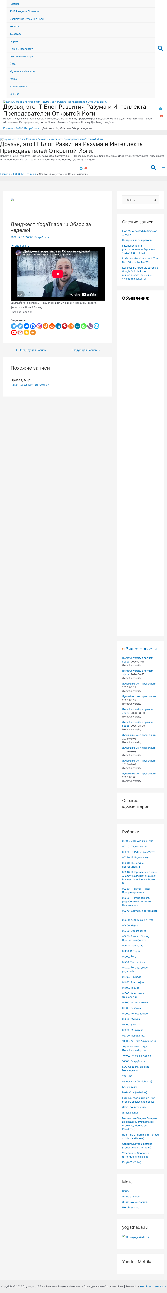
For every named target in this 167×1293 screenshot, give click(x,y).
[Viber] (90, 326)
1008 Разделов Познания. (25, 11)
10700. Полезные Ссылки (137, 1055)
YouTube (127, 1075)
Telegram (15, 33)
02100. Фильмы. (131, 1024)
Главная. (15, 3)
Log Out (14, 93)
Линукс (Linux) (130, 1112)
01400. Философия (133, 982)
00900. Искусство (132, 945)
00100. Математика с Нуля (137, 840)
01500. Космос (130, 987)
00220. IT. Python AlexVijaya (138, 852)
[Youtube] (14, 332)
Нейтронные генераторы (137, 240)
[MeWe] (77, 326)
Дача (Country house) (134, 1107)
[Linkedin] (58, 326)
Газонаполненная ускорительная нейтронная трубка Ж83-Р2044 (138, 249)
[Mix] (71, 326)
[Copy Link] (26, 332)
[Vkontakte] (26, 326)
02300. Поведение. (133, 1035)
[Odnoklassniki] (45, 326)
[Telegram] (160, 108)
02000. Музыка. (131, 1018)
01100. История (131, 951)
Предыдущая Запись (31, 350)
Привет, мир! (21, 380)
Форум (14, 41)
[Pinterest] (65, 326)
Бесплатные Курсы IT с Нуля (27, 18)
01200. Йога (129, 956)
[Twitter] (20, 326)
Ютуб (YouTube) (131, 1162)
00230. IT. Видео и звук (136, 857)
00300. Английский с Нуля (137, 919)
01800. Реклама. (131, 1008)
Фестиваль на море (21, 56)
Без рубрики (129, 1087)
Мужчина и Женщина (22, 71)
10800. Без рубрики (37, 237)
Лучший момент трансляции (139, 683)
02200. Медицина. (133, 1030)
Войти (125, 1190)
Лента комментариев (134, 1202)
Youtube (14, 26)
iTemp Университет (21, 48)
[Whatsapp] (84, 326)
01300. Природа (131, 976)
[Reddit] (52, 326)
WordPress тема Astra (153, 1286)
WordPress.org (130, 1207)
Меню (13, 78)
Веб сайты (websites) (134, 1092)
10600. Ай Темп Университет (139, 1041)
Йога (12, 63)
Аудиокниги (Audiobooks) (137, 1081)
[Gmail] (20, 332)
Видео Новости (141, 648)
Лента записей (131, 1196)
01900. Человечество (135, 1013)
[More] (33, 332)
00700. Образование (134, 930)
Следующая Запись (85, 350)
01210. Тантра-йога (133, 962)
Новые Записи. (19, 86)
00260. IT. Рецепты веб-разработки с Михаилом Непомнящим (136, 901)
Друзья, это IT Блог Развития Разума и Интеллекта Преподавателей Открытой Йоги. (74, 110)
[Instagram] (39, 326)
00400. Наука (130, 925)
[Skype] (96, 326)
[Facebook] (33, 326)
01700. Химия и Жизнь (135, 1002)
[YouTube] (161, 116)
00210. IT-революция (134, 846)
